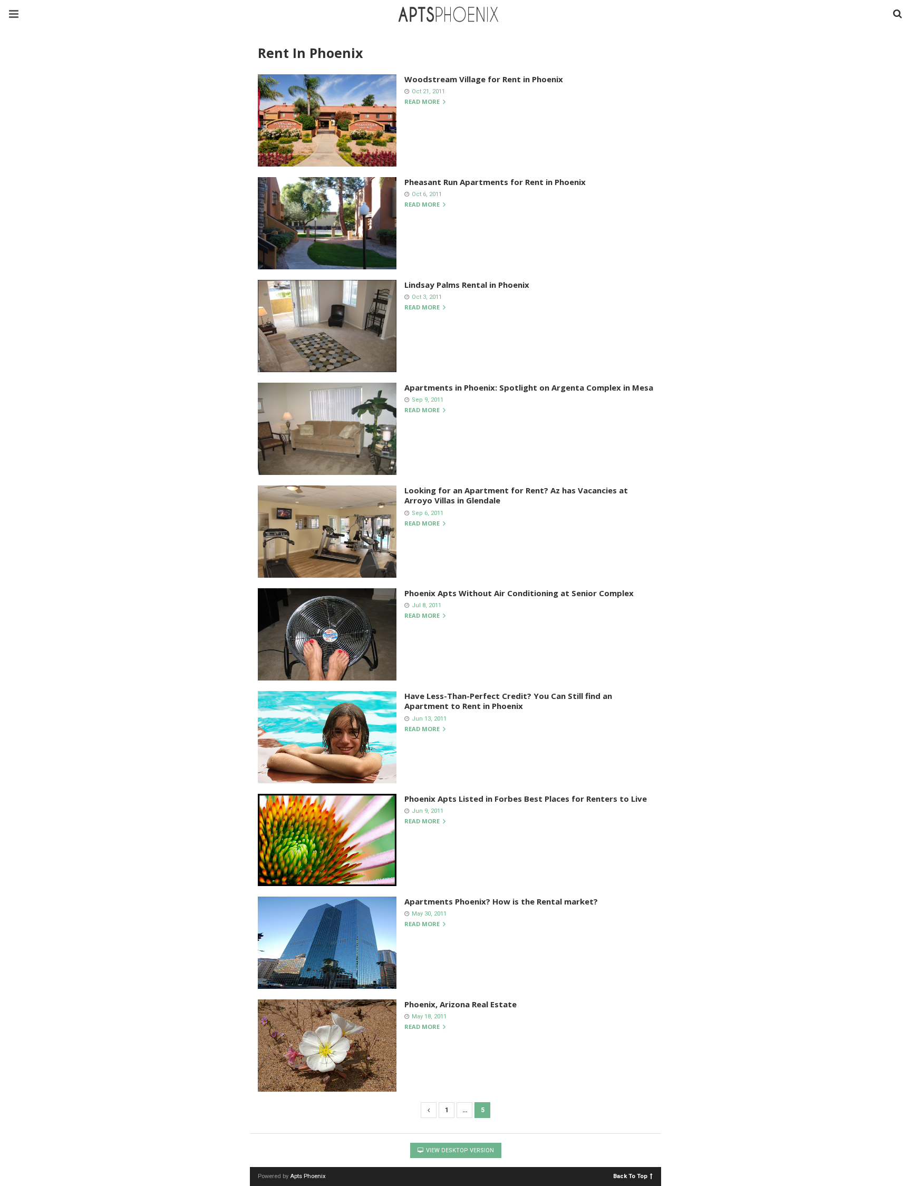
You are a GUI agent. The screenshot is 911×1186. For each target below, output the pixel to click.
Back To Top (630, 1176)
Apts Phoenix (308, 1176)
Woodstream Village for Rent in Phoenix (483, 79)
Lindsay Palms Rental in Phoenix (466, 284)
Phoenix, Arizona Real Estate (460, 1004)
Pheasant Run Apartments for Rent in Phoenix (495, 182)
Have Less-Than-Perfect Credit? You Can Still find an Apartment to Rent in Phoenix (508, 701)
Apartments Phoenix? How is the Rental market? (501, 901)
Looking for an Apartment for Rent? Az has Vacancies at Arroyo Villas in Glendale (516, 495)
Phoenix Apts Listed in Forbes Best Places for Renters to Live (525, 798)
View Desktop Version (459, 1150)
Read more (422, 102)
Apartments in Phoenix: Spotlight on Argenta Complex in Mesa (528, 387)
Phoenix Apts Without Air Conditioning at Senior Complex (519, 593)
